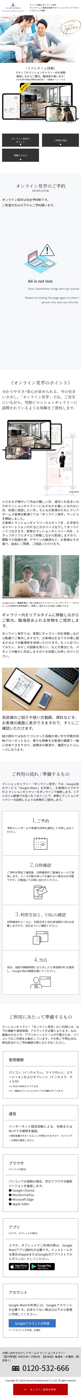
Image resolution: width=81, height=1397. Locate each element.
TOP (77, 1378)
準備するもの (20, 155)
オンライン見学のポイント (20, 140)
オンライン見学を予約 (43, 1389)
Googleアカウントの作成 (32, 1323)
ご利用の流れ (60, 140)
